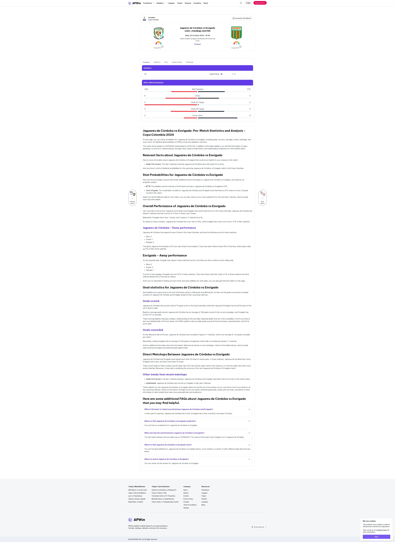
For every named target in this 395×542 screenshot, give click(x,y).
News (206, 3)
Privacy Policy (188, 499)
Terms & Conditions (190, 505)
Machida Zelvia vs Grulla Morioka (163, 499)
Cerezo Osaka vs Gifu (159, 493)
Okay (376, 537)
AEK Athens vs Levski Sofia (137, 490)
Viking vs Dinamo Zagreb (136, 499)
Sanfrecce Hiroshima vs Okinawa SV (164, 490)
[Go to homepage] (134, 3)
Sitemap (186, 508)
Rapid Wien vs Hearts (135, 502)
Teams (179, 3)
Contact (186, 496)
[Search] (241, 3)
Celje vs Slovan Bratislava (137, 493)
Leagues (171, 3)
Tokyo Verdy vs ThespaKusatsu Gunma (165, 502)
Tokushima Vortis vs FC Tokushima (163, 496)
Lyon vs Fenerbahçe (135, 496)
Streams (188, 3)
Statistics (159, 3)
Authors (186, 493)
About (185, 490)
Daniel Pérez (215, 74)
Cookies (186, 502)
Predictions (147, 3)
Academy (197, 3)
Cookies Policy (381, 530)
